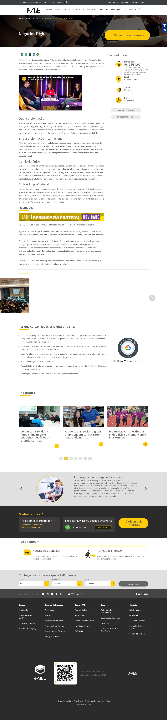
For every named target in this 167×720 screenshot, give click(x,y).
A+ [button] (51, 2)
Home (21, 19)
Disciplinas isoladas (53, 636)
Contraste (59, 2)
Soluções (27, 628)
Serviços (76, 9)
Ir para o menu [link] (43, 2)
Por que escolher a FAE (84, 620)
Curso (87, 579)
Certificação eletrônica (110, 618)
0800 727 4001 (77, 594)
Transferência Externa (54, 626)
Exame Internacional (54, 620)
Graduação (36, 19)
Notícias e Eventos (90, 9)
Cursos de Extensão (27, 623)
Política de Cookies (137, 634)
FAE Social (104, 9)
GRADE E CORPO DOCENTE (126, 117)
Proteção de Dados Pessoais (137, 627)
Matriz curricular (126, 110)
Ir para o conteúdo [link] (33, 2)
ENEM (48, 615)
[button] (64, 2)
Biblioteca (105, 623)
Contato (132, 9)
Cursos (49, 10)
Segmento (56, 579)
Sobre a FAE (115, 9)
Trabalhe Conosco (137, 620)
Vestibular (49, 610)
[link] (23, 2)
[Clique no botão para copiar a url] (37, 54)
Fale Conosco (135, 610)
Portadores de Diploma (55, 631)
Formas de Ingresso (62, 9)
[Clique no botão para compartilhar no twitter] (30, 54)
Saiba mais (133, 584)
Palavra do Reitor (82, 610)
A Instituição (80, 615)
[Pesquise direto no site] (139, 9)
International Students (140, 2)
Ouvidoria (133, 615)
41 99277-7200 (79, 527)
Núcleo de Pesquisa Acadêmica (109, 629)
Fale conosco (103, 527)
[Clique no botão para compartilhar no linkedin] (34, 54)
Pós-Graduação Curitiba (25, 616)
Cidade (21, 579)
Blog (125, 9)
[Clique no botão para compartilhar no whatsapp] (26, 54)
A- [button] (53, 2)
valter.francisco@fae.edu (31, 527)
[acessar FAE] (132, 673)
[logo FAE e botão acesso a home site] (18, 6)
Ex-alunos (124, 2)
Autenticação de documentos (108, 611)
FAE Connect (113, 2)
